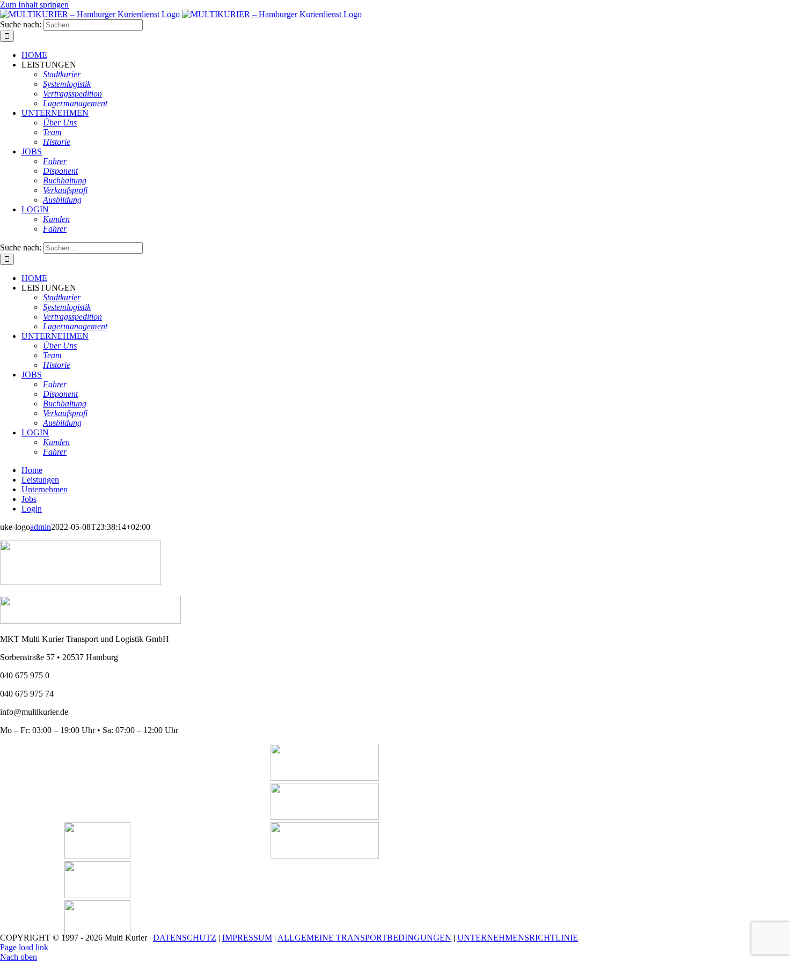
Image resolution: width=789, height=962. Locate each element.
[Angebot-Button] (325, 817)
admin (40, 526)
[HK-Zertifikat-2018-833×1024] (97, 856)
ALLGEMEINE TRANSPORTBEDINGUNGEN (364, 937)
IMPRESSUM (247, 937)
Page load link (24, 947)
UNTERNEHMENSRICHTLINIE (517, 937)
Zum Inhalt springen (34, 4)
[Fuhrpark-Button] (325, 777)
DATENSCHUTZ (184, 937)
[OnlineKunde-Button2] (325, 856)
